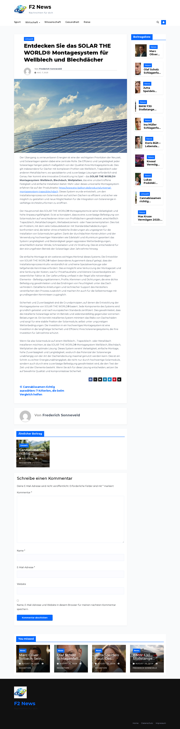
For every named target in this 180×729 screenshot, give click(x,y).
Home (136, 723)
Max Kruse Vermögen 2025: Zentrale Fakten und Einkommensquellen (152, 221)
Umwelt (29, 39)
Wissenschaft (52, 22)
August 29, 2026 (31, 664)
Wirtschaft (32, 22)
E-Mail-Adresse (26, 567)
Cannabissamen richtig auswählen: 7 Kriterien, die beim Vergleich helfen (42, 390)
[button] (158, 22)
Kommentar (24, 492)
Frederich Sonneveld (50, 69)
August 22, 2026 (107, 664)
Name (21, 550)
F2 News (40, 7)
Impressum (161, 723)
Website (21, 584)
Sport (17, 22)
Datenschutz (147, 723)
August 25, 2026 (69, 664)
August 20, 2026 (145, 664)
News (154, 47)
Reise (87, 22)
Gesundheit (72, 22)
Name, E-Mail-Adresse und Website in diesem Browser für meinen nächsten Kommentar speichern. (66, 607)
